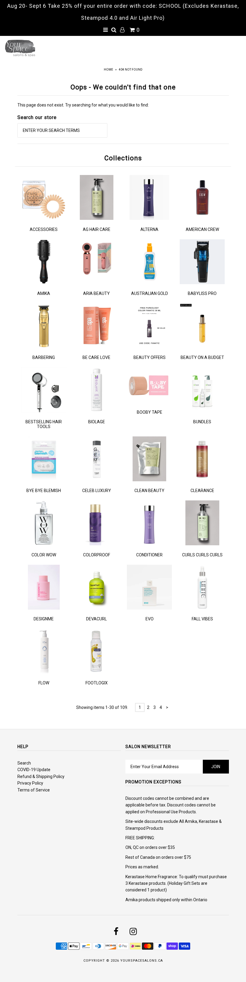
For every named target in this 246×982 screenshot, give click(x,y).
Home (108, 69)
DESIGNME (44, 618)
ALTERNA (149, 229)
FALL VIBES (202, 618)
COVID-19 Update (33, 769)
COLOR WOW (44, 554)
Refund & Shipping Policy (40, 776)
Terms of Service (33, 790)
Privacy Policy (30, 783)
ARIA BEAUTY (96, 293)
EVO (150, 618)
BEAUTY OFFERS (150, 357)
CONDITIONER (149, 554)
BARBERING (43, 357)
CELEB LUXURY (96, 490)
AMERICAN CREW (202, 229)
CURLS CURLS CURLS (202, 554)
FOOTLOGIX (97, 682)
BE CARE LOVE (96, 357)
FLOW (43, 682)
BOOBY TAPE (149, 412)
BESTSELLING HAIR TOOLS (44, 424)
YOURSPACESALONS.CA (141, 961)
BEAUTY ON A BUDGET (202, 357)
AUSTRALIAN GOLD (149, 293)
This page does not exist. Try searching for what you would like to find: (83, 105)
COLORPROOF (96, 554)
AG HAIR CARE (96, 229)
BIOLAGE (96, 421)
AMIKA (43, 293)
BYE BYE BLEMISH (43, 490)
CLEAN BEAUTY (149, 490)
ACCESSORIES (44, 229)
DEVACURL (96, 618)
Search (24, 763)
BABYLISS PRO (202, 293)
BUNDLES (202, 421)
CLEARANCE (202, 490)
